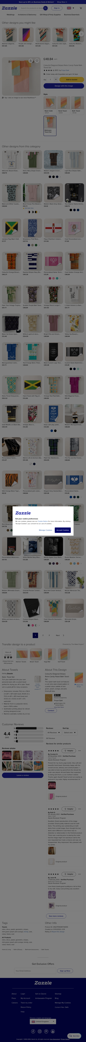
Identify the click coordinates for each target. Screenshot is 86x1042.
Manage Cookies (45, 530)
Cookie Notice (43, 521)
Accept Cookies (63, 530)
